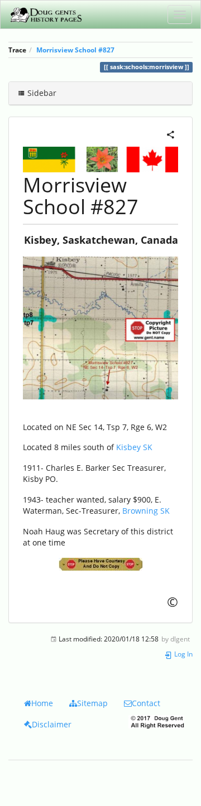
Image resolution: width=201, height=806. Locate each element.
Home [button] (42, 703)
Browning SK (146, 510)
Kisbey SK (134, 447)
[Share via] (170, 133)
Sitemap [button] (92, 703)
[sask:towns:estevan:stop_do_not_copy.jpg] (100, 564)
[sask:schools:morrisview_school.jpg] (100, 328)
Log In (183, 653)
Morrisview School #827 (75, 49)
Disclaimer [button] (51, 724)
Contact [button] (146, 703)
